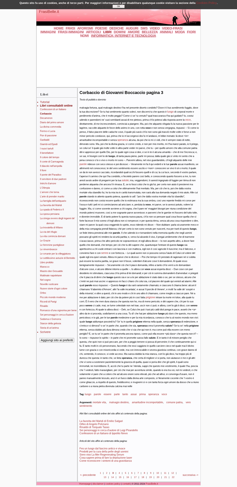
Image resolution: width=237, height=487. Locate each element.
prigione (150, 297)
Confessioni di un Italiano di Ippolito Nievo (103, 433)
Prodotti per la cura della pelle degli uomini (103, 451)
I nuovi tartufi (46, 148)
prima (142, 394)
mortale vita (99, 402)
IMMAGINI (48, 32)
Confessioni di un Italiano (53, 109)
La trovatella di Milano (51, 227)
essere (107, 394)
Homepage (85, 483)
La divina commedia (50, 126)
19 (150, 477)
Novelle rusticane (49, 284)
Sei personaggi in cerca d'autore (57, 314)
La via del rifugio (48, 231)
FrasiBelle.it (49, 11)
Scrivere (45, 332)
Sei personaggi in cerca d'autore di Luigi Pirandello (108, 430)
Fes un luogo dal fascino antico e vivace (102, 448)
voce (188, 119)
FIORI (191, 32)
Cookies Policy (206, 3)
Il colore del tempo (49, 157)
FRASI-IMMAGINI (71, 32)
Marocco (44, 266)
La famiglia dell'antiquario (53, 200)
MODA (180, 32)
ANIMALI (166, 32)
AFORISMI (85, 28)
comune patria (174, 402)
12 (172, 473)
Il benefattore (47, 152)
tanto (125, 394)
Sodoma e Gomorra (50, 319)
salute (125, 180)
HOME (59, 28)
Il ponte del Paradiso (50, 174)
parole (83, 164)
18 (143, 477)
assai (134, 394)
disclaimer (98, 483)
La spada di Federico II (52, 209)
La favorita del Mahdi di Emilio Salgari (101, 421)
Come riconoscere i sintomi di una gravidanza (105, 460)
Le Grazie (45, 240)
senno (104, 252)
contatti (126, 483)
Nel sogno (45, 279)
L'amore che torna (49, 192)
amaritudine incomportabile (147, 402)
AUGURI (132, 28)
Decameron (46, 118)
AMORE (134, 32)
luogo (170, 111)
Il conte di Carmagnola (52, 161)
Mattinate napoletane (51, 275)
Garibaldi (44, 139)
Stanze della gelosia (50, 323)
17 (135, 477)
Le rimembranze (48, 249)
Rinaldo (44, 306)
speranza (122, 139)
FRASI (70, 28)
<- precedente (88, 474)
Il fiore (43, 170)
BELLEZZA (150, 32)
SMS (144, 28)
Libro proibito (46, 262)
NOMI (84, 35)
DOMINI (120, 32)
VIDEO (155, 28)
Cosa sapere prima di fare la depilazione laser (105, 457)
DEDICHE (116, 28)
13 (105, 477)
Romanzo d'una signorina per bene (58, 310)
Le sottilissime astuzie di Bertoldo (57, 258)
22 (173, 477)
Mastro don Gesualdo (51, 271)
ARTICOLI (93, 32)
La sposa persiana (49, 213)
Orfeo (43, 292)
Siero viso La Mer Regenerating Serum (101, 454)
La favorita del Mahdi (51, 205)
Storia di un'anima (49, 327)
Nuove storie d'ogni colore (53, 288)
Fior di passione (48, 135)
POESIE (101, 28)
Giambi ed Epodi (48, 144)
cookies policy (112, 483)
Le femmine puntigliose (52, 245)
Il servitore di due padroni (53, 179)
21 (165, 477)
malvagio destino (119, 402)
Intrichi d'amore (48, 183)
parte (117, 394)
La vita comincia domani (52, 236)
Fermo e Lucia (47, 131)
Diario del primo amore (52, 122)
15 (120, 477)
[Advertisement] (118, 61)
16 (127, 477)
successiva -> (190, 474)
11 (165, 473)
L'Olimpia (45, 187)
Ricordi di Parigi (48, 301)
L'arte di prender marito (52, 196)
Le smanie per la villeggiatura (55, 253)
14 (112, 477)
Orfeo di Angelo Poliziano (94, 424)
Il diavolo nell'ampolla (51, 166)
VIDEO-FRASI (172, 28)
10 (157, 473)
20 (158, 477)
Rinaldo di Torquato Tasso (94, 427)
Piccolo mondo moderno (53, 297)
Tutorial (44, 102)
